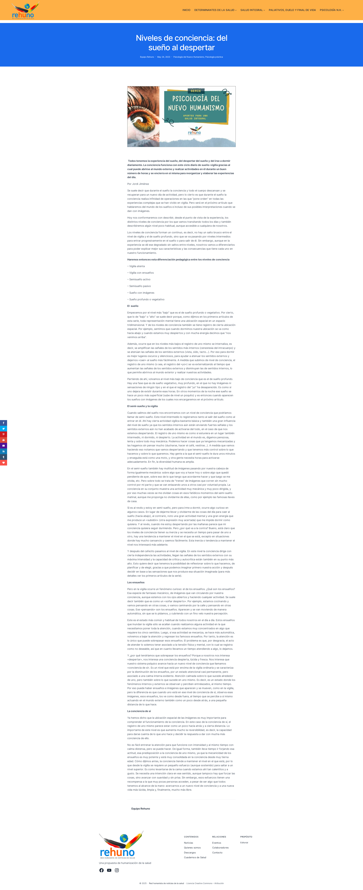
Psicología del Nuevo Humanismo (188, 57)
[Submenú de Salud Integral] (264, 10)
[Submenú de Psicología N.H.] (343, 10)
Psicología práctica (214, 57)
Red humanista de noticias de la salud (166, 883)
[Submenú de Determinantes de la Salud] (236, 10)
